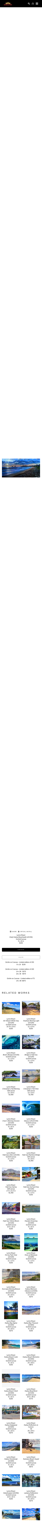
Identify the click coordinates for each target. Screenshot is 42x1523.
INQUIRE (21, 957)
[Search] (29, 4)
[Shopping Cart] (33, 4)
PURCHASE (21, 949)
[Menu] (37, 4)
